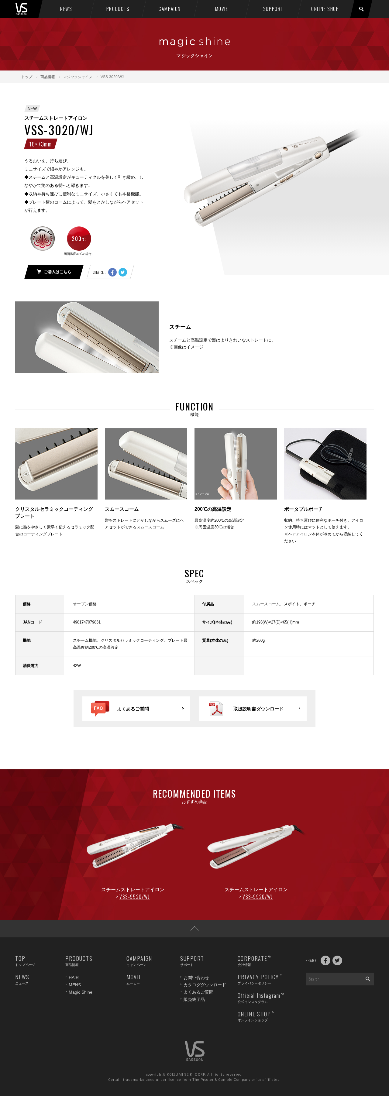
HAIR (74, 977)
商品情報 (47, 77)
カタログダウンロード (205, 984)
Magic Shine (80, 992)
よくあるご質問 (198, 992)
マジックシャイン (77, 77)
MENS (75, 984)
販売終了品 (194, 999)
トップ (26, 77)
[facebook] (112, 272)
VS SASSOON (27, 9)
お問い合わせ (196, 977)
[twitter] (123, 272)
